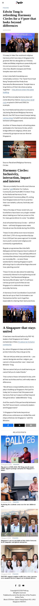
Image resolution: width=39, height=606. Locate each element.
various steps (8, 118)
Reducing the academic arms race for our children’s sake (18, 505)
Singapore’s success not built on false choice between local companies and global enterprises (18, 541)
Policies (6, 7)
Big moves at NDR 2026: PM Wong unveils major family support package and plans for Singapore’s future (17, 468)
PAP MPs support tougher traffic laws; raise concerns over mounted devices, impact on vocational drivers (19, 577)
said (11, 189)
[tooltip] (8, 425)
